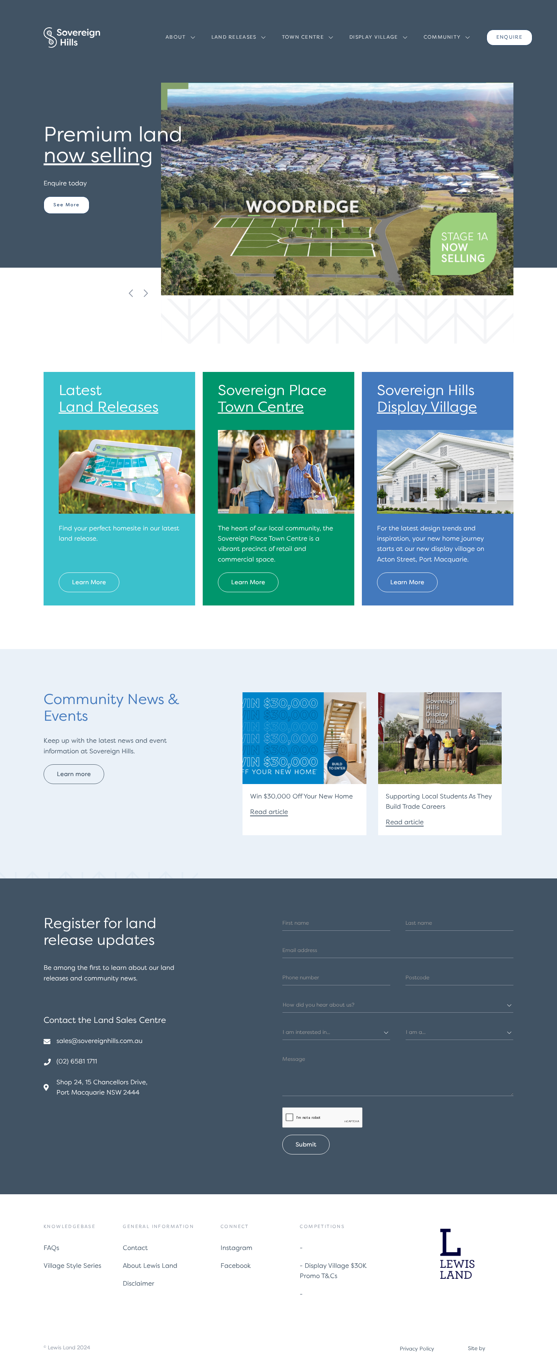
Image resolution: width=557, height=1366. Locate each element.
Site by (476, 1348)
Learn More (89, 583)
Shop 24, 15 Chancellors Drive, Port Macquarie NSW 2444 (101, 1087)
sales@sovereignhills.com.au (99, 1041)
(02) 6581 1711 (76, 1062)
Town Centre (303, 37)
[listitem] (119, 171)
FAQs (51, 1248)
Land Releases (234, 37)
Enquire (509, 37)
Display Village (373, 37)
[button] (181, 37)
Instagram (236, 1248)
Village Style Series (72, 1266)
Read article (269, 812)
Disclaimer (138, 1284)
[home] (72, 37)
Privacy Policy (417, 1349)
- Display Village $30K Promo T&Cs (333, 1271)
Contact (135, 1248)
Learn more (69, 210)
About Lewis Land (150, 1266)
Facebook (236, 1266)
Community (442, 37)
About (176, 37)
